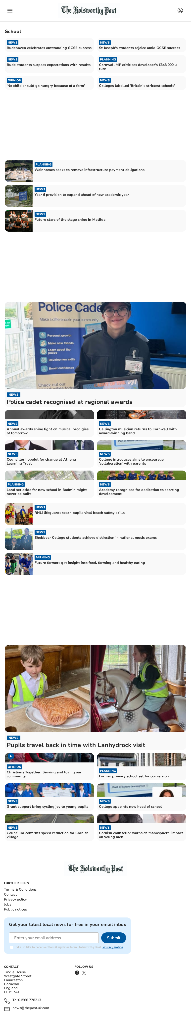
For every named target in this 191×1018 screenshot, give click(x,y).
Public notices (15, 909)
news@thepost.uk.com (30, 1008)
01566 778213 (29, 1000)
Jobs (7, 904)
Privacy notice (112, 947)
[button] (10, 11)
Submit (113, 938)
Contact (10, 894)
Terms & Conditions (20, 889)
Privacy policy (15, 899)
